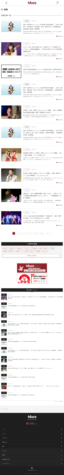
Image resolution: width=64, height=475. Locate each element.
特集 (3, 446)
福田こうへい (20, 251)
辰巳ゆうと (12, 248)
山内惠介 (5, 251)
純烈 (41, 248)
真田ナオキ (11, 251)
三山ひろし (27, 248)
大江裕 (26, 251)
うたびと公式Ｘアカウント (32, 470)
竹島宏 (52, 248)
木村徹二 (38, 251)
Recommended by (57, 401)
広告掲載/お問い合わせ (6, 459)
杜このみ (45, 251)
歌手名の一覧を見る (32, 255)
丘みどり (32, 251)
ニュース (4, 433)
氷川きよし (5, 248)
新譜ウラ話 (4, 442)
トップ (3, 429)
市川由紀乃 (34, 248)
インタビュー (4, 437)
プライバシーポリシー (6, 463)
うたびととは (4, 450)
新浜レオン (46, 248)
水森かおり (20, 248)
